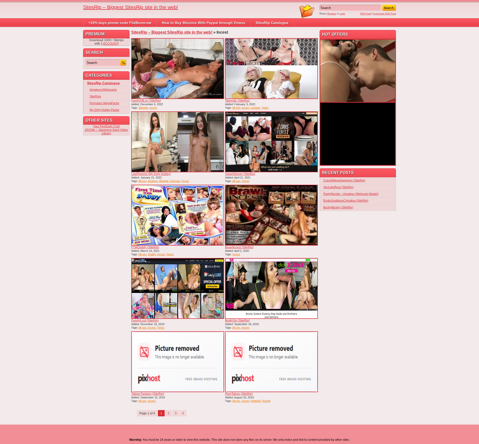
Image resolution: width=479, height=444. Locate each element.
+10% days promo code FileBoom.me (120, 23)
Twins (264, 107)
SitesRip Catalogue (272, 23)
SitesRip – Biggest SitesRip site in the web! (130, 7)
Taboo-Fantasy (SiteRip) (147, 394)
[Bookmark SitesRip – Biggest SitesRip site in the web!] (307, 17)
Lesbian (255, 107)
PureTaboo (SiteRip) (239, 394)
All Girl (236, 107)
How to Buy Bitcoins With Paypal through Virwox (203, 23)
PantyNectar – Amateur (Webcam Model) (350, 194)
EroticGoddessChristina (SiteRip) (345, 200)
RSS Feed (365, 13)
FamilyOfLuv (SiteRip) (146, 100)
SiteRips (95, 96)
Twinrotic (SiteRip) (237, 100)
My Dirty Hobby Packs (104, 110)
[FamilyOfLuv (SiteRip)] (177, 68)
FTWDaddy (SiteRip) (145, 247)
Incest (153, 107)
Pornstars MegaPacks (104, 103)
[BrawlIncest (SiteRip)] (271, 215)
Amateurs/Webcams (103, 89)
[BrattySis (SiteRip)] (271, 288)
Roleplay (256, 400)
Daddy (152, 254)
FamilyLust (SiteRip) (145, 320)
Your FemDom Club (106, 126)
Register (331, 13)
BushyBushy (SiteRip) (338, 207)
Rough (266, 400)
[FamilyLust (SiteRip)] (177, 288)
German (175, 180)
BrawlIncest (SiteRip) (239, 247)
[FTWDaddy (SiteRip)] (177, 215)
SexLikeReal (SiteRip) (338, 187)
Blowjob (143, 107)
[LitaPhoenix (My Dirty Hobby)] (177, 141)
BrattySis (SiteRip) (237, 320)
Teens (170, 254)
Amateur (153, 180)
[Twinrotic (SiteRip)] (271, 68)
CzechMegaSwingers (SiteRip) (344, 180)
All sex (142, 180)
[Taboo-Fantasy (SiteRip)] (177, 361)
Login (342, 13)
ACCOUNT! (111, 43)
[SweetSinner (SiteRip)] (271, 141)
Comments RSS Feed (384, 13)
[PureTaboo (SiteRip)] (271, 361)
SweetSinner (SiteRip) (240, 174)
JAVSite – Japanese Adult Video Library (106, 131)
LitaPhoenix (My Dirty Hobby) (151, 174)
